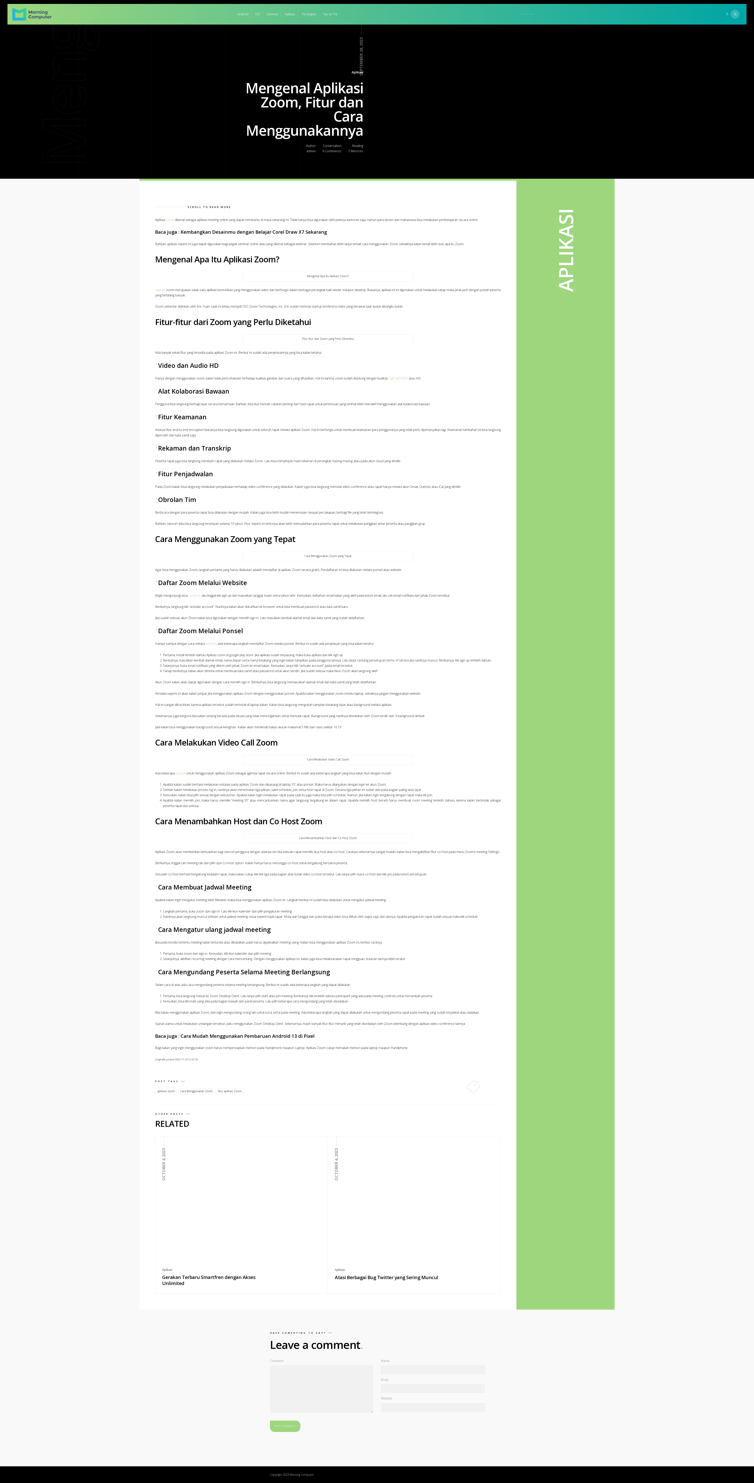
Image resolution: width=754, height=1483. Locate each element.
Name (385, 1361)
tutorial (181, 773)
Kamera (272, 14)
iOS (257, 14)
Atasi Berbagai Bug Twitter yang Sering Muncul (386, 1277)
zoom (170, 220)
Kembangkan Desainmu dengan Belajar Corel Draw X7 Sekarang (254, 232)
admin (311, 151)
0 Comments (331, 151)
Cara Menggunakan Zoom (196, 1091)
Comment (277, 1361)
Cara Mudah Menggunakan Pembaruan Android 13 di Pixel (248, 1036)
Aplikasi (290, 14)
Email (384, 1380)
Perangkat (309, 14)
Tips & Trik (330, 14)
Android (242, 14)
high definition (398, 378)
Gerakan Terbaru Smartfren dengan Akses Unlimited (208, 1280)
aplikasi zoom (166, 1091)
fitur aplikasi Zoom (230, 1091)
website (211, 643)
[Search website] (735, 14)
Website (386, 1398)
